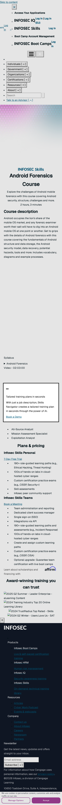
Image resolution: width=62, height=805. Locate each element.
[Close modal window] (7, 388)
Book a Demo (31, 416)
